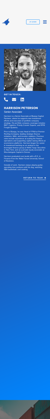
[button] (45, 22)
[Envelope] (14, 99)
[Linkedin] (22, 99)
